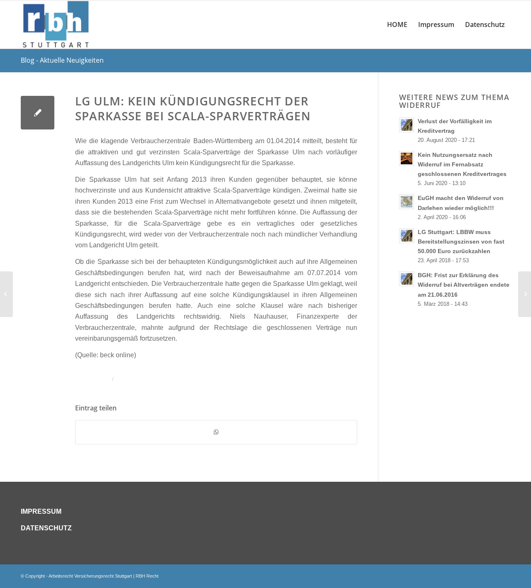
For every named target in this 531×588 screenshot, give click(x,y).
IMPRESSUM (41, 511)
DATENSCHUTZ (46, 528)
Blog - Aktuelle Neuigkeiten (62, 60)
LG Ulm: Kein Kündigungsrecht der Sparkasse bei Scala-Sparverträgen (193, 108)
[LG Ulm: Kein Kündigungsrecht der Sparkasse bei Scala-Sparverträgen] (37, 112)
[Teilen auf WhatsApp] (216, 432)
